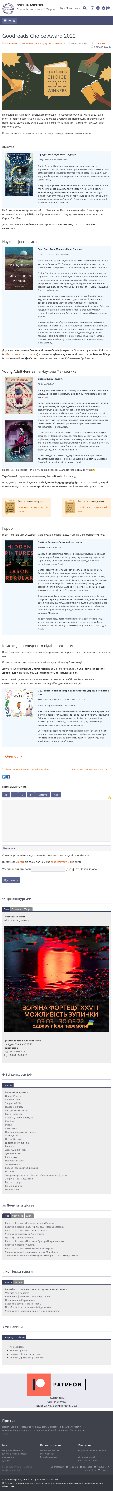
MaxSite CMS (51, 1479)
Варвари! (10, 1146)
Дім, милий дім (13, 1153)
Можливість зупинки (16, 1092)
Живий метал (12, 1164)
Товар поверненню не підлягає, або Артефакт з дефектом (36, 1175)
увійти (20, 862)
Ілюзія (8, 1124)
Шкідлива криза (14, 1185)
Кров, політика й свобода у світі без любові (27, 769)
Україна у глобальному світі (20, 1117)
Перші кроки (12, 1189)
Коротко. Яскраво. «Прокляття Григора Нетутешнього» (34, 1241)
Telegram (73, 1466)
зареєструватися (61, 862)
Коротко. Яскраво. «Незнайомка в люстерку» (29, 1248)
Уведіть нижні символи (16, 869)
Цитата (42, 794)
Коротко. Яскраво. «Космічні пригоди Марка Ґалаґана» (34, 1226)
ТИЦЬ (5, 1433)
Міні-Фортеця (47, 1453)
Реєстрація (73, 8)
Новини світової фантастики (25, 1354)
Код (56, 794)
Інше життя (11, 1157)
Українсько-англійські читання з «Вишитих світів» (32, 1310)
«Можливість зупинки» (16, 920)
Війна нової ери (14, 1113)
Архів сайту (8, 1457)
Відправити (11, 880)
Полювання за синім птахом (20, 1131)
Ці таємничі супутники (17, 1142)
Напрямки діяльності (13, 1450)
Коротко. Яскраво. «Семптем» (20, 1244)
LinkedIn (105, 1470)
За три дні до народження (19, 1178)
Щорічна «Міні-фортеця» (15, 1453)
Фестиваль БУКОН (49, 1450)
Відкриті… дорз (13, 1182)
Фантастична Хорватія (17, 1292)
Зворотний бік (13, 1103)
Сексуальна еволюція (16, 1110)
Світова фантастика (15, 43)
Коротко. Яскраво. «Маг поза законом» (25, 1230)
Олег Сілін (100, 43)
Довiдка (6, 1460)
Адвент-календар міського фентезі (90, 769)
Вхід (62, 8)
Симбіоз (9, 1121)
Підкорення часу (14, 1106)
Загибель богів (13, 1099)
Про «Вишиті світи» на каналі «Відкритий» (28, 1307)
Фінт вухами (12, 1135)
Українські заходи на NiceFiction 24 (24, 1303)
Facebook (87, 1466)
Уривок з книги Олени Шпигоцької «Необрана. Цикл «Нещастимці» (41, 1255)
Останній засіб (13, 1095)
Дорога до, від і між (15, 1149)
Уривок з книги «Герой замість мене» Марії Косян (32, 1251)
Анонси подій (17, 1346)
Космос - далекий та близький (21, 1167)
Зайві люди (11, 1128)
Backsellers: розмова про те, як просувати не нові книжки (36, 1289)
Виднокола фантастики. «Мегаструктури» (27, 1296)
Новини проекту (18, 1350)
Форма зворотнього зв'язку (92, 1450)
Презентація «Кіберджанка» (20, 1300)
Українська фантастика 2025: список (24, 1233)
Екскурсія (10, 1171)
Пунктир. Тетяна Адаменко (19, 1237)
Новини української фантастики (27, 1357)
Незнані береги (13, 1138)
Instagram (59, 1466)
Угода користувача (11, 1466)
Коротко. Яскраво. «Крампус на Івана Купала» (29, 1223)
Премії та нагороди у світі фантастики (45, 43)
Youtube (101, 1466)
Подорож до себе (14, 1160)
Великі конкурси (48, 1457)
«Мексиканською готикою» (21, 354)
